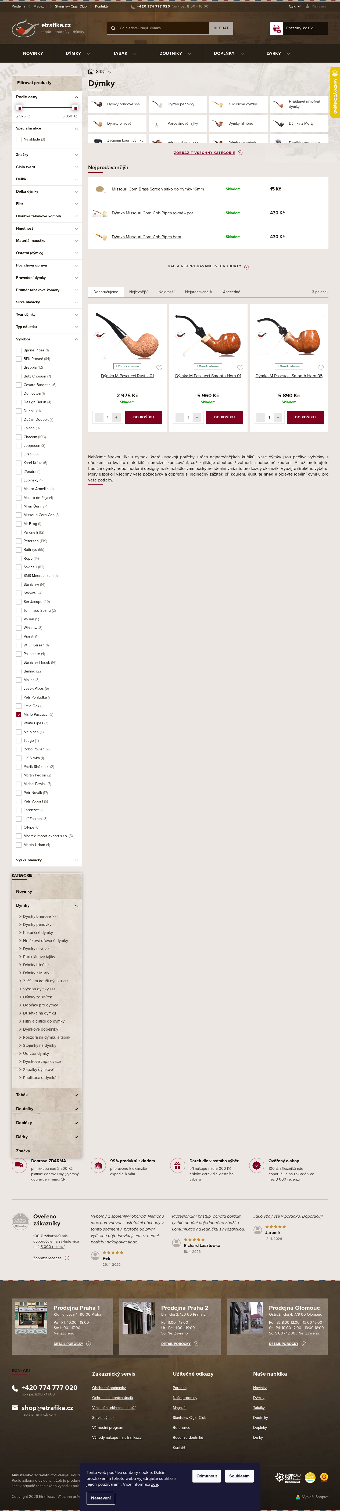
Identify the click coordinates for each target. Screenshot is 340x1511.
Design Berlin (37, 402)
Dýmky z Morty (36, 972)
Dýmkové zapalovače (42, 1061)
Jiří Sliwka (33, 758)
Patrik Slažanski (38, 766)
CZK (292, 6)
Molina (31, 680)
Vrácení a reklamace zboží (113, 1407)
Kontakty (102, 6)
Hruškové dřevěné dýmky (45, 940)
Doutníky (24, 1108)
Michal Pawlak (37, 784)
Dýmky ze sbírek (37, 997)
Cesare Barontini (39, 385)
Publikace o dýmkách (41, 1077)
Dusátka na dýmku (39, 1013)
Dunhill (32, 411)
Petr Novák (35, 792)
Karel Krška (35, 463)
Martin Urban (36, 845)
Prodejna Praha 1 (77, 1307)
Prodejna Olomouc (294, 1307)
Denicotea (34, 393)
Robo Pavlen (36, 749)
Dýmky (23, 905)
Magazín (40, 6)
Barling (32, 671)
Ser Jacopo (36, 601)
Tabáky (259, 1407)
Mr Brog (32, 523)
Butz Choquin (37, 376)
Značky (23, 1151)
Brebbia (33, 367)
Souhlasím (239, 1476)
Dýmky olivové (36, 948)
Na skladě (34, 139)
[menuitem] (33, 53)
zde (154, 1484)
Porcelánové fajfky (39, 956)
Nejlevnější (138, 292)
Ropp (31, 558)
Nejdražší (166, 292)
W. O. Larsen (36, 645)
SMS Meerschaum (40, 575)
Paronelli (33, 532)
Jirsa (31, 454)
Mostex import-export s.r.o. (48, 836)
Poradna (180, 1388)
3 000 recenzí (288, 1179)
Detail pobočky (68, 1344)
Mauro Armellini (38, 489)
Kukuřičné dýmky (38, 932)
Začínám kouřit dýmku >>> (46, 980)
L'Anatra (32, 471)
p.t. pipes (33, 732)
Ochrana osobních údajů (112, 1397)
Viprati (30, 636)
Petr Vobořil (35, 801)
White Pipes (35, 723)
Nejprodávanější (198, 292)
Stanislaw (34, 584)
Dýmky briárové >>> (40, 916)
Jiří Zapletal (35, 818)
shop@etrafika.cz (47, 1408)
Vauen (31, 619)
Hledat (221, 28)
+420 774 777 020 (50, 1388)
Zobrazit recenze (47, 1258)
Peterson (35, 541)
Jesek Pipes (36, 688)
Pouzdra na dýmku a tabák (46, 1037)
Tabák (22, 1095)
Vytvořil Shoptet (315, 1497)
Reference (181, 1427)
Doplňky (24, 1122)
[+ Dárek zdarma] (127, 334)
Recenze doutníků (188, 1437)
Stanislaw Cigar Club (71, 6)
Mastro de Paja (38, 497)
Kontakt (179, 1447)
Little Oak (33, 706)
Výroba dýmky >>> (39, 989)
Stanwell (32, 593)
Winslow (32, 627)
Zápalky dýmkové (38, 1069)
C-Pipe (31, 827)
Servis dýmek (103, 1417)
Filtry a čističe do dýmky (44, 1021)
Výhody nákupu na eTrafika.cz (117, 1437)
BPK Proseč (36, 359)
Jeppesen (34, 445)
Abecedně (231, 292)
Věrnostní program (107, 1427)
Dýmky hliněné (36, 964)
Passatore (34, 654)
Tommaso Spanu (39, 610)
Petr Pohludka (37, 697)
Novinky (24, 891)
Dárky (22, 1136)
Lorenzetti (34, 810)
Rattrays (33, 549)
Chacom (34, 437)
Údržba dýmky (36, 1053)
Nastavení (101, 1498)
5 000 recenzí (53, 1246)
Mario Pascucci (38, 714)
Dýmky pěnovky (37, 924)
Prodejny (18, 6)
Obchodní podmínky (109, 1388)
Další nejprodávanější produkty (205, 266)
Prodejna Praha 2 (184, 1307)
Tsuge (31, 740)
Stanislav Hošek (39, 662)
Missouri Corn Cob (41, 515)
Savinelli (33, 567)
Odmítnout (206, 1476)
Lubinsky (33, 480)
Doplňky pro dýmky (40, 1005)
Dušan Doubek (38, 419)
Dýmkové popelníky (40, 1029)
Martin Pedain (37, 775)
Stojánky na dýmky (39, 1045)
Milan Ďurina (36, 506)
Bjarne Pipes (36, 350)
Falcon (31, 428)
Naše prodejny (185, 1397)
